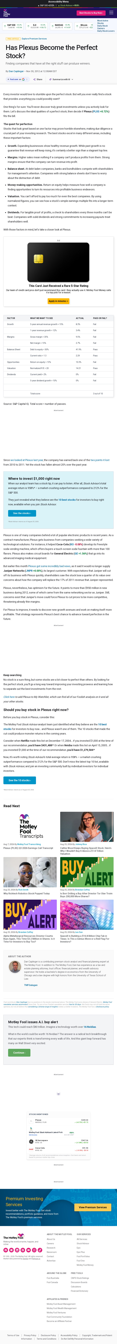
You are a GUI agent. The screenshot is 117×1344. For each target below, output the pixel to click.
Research (51, 1248)
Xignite (25, 1259)
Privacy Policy (30, 1335)
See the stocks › (22, 513)
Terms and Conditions (46, 1339)
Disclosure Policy (48, 1335)
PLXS (96, 111)
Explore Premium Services (34, 39)
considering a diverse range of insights (43, 1007)
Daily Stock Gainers (102, 27)
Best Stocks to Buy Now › (91, 13)
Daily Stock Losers (106, 31)
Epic (78, 1248)
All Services (82, 1239)
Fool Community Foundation (59, 1317)
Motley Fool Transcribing (29, 844)
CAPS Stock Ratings (80, 1278)
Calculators (76, 1287)
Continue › (19, 1052)
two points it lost (100, 460)
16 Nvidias (90, 1026)
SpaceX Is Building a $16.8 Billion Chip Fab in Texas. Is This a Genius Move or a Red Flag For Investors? (84, 939)
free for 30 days (75, 1004)
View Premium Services (93, 1207)
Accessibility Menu (58, 1)
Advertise (51, 1261)
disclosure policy (102, 1007)
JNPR (29, 570)
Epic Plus (81, 1252)
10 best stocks (67, 499)
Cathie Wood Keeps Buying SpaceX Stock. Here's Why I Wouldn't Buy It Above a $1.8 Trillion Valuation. (85, 851)
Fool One (81, 1261)
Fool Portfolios (83, 1256)
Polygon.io (36, 1259)
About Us (51, 1239)
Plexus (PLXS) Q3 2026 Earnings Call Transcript (28, 848)
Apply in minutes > (58, 301)
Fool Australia (53, 1278)
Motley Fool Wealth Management (61, 1308)
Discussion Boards (79, 1282)
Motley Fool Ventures (56, 1313)
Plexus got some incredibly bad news (49, 566)
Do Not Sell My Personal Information (77, 1339)
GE (76, 553)
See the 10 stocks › (20, 780)
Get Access (33, 1135)
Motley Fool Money (85, 1265)
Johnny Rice (81, 844)
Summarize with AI (61, 79)
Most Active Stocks (102, 21)
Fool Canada (52, 1282)
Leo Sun (79, 932)
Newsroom (52, 1252)
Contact (50, 1256)
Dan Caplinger (16, 71)
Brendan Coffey (82, 890)
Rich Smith (23, 890)
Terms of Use (13, 1335)
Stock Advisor (83, 1244)
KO (72, 544)
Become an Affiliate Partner (59, 1321)
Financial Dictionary (79, 1291)
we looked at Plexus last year (26, 460)
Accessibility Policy (69, 1335)
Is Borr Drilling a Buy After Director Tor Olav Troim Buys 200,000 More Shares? (86, 895)
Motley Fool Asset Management (61, 1304)
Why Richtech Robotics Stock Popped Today (26, 893)
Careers (50, 1244)
